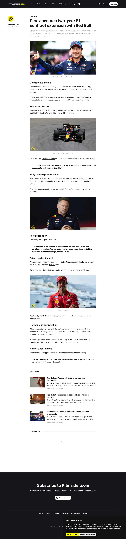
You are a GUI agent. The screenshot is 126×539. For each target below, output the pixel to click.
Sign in (105, 4)
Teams (47, 4)
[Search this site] (99, 4)
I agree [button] (69, 534)
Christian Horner (48, 159)
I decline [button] (75, 534)
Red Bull (81, 87)
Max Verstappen (83, 97)
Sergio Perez (34, 16)
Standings (72, 4)
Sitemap (85, 513)
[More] (84, 4)
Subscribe (113, 4)
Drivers (54, 4)
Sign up (40, 513)
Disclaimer (56, 513)
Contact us (65, 513)
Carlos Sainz (65, 262)
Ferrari (85, 262)
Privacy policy (75, 513)
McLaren (64, 342)
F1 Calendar (62, 4)
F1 (69, 100)
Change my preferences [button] (87, 534)
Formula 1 (90, 89)
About (48, 513)
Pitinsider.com (13, 24)
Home (32, 4)
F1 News (39, 4)
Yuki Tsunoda (64, 316)
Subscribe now (64, 498)
